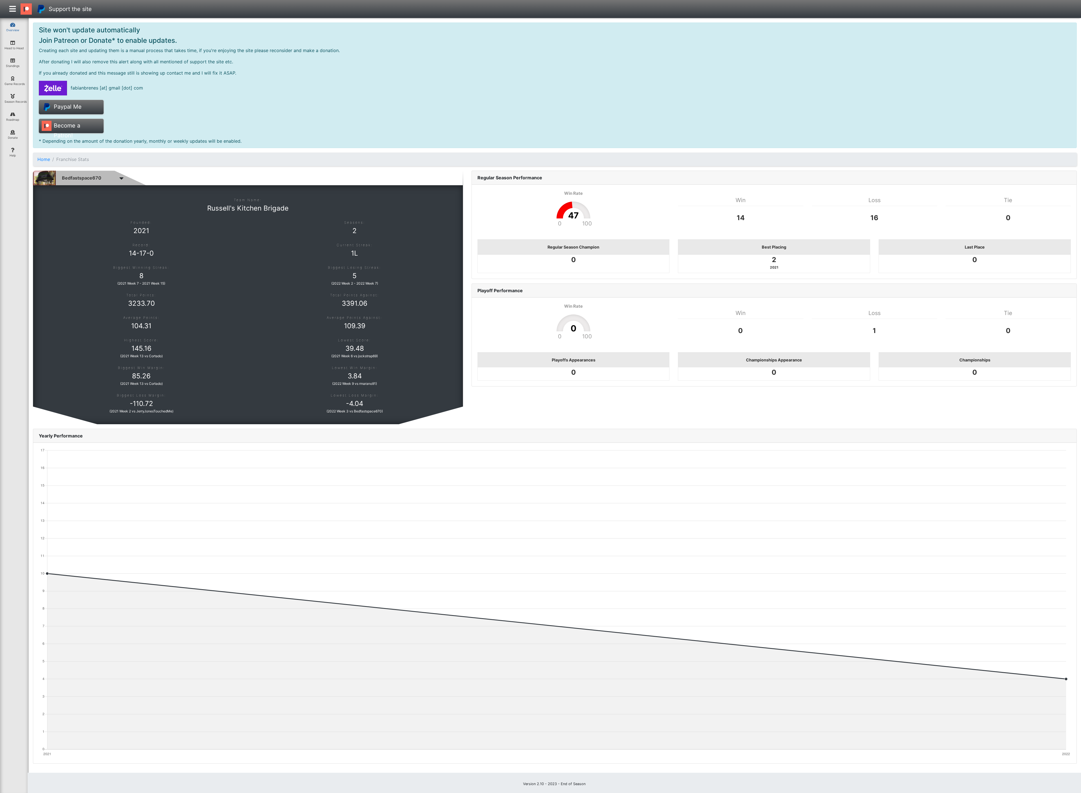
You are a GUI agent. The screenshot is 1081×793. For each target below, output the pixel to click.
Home (43, 159)
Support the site (70, 9)
